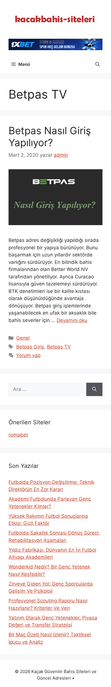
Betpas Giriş (30, 347)
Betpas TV (59, 347)
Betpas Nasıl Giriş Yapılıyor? (50, 136)
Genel (23, 338)
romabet (18, 435)
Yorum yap (28, 355)
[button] (97, 64)
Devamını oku (72, 320)
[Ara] (94, 389)
